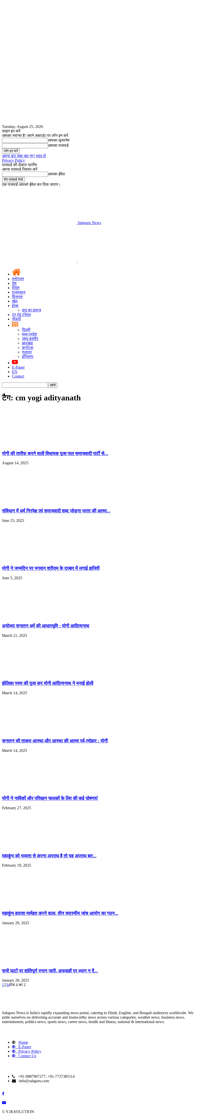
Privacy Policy (13, 160)
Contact (18, 376)
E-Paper (18, 367)
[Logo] (40, 261)
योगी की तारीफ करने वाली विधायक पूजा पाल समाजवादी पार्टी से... (55, 453)
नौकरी (16, 319)
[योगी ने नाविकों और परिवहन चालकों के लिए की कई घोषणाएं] (39, 789)
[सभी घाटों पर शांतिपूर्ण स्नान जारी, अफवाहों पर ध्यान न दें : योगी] (39, 961)
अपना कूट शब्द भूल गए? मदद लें (24, 156)
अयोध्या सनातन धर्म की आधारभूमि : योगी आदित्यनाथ (45, 625)
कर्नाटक (27, 348)
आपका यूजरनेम (58, 140)
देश (14, 283)
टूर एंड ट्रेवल (21, 314)
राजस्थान (18, 292)
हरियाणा (27, 356)
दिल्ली (26, 330)
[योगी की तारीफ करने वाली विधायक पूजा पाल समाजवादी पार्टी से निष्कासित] (39, 444)
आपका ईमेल (56, 174)
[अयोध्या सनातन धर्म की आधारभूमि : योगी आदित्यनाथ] (39, 616)
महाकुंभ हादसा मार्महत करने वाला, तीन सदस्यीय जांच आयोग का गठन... (60, 913)
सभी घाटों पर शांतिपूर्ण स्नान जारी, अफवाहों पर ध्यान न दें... (50, 970)
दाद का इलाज (31, 310)
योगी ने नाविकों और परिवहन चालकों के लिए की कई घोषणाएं (50, 798)
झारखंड (27, 343)
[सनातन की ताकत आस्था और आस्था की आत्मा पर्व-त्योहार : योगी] (39, 731)
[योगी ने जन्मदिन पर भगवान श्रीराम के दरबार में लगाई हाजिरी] (39, 559)
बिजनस (17, 297)
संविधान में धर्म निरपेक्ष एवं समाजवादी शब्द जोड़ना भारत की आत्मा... (56, 510)
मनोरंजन (18, 279)
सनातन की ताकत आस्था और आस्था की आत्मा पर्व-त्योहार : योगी (55, 740)
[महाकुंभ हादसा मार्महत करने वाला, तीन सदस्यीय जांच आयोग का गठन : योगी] (39, 903)
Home (23, 1042)
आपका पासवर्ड (58, 145)
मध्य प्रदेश (29, 334)
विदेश (15, 288)
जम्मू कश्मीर (30, 339)
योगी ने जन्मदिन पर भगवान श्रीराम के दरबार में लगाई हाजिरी (51, 568)
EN (14, 372)
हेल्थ (15, 306)
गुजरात (27, 352)
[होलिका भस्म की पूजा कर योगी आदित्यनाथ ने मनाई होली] (39, 674)
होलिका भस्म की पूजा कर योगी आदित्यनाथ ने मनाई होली (47, 683)
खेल (15, 301)
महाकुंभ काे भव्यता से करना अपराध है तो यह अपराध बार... (49, 855)
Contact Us (27, 1056)
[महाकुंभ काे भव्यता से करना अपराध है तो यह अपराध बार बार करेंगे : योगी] (39, 846)
